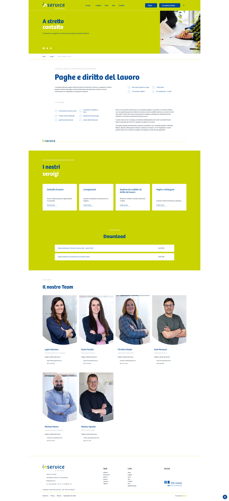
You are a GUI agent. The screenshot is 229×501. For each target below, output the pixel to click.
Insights (130, 475)
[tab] (44, 48)
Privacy (53, 496)
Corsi (129, 483)
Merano (105, 479)
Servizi (51, 56)
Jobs (129, 479)
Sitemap (59, 496)
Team (129, 477)
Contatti (130, 481)
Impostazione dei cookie (69, 496)
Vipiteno (105, 483)
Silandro (105, 481)
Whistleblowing (132, 486)
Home (44, 56)
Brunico (105, 477)
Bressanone (106, 475)
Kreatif (184, 496)
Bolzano (105, 472)
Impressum (45, 496)
